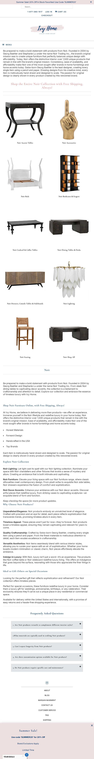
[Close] (92, 725)
